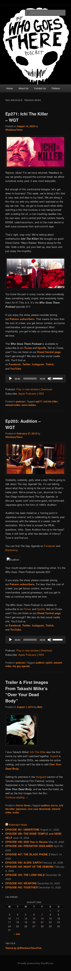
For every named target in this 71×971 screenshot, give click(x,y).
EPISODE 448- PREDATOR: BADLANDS (29, 846)
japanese (21, 809)
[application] (35, 378)
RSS (41, 393)
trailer (16, 812)
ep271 (39, 401)
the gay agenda (21, 666)
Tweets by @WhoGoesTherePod (23, 948)
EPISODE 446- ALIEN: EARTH (23, 862)
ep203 (49, 662)
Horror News (23, 805)
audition (40, 662)
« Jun (17, 934)
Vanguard (41, 777)
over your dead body (39, 809)
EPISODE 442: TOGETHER (21, 887)
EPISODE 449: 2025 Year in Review (26, 842)
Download (46, 389)
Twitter (26, 625)
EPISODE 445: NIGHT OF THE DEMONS (29, 866)
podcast (20, 401)
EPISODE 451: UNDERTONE (22, 829)
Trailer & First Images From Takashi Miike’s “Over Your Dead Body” (26, 691)
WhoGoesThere (14, 129)
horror (54, 805)
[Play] (10, 379)
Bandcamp (11, 550)
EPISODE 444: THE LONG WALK (25, 875)
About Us (23, 88)
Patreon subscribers (22, 584)
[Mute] (49, 379)
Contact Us (40, 88)
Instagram (38, 625)
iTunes (27, 609)
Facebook (49, 546)
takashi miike (12, 405)
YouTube (15, 629)
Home (9, 88)
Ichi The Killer (38, 752)
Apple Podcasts (27, 393)
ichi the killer (51, 401)
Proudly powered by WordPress (35, 963)
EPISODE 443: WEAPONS (21, 883)
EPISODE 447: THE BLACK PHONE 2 (27, 854)
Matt (39, 707)
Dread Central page (49, 613)
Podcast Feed (18, 825)
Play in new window (27, 389)
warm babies (28, 405)
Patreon (56, 88)
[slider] (58, 378)
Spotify (41, 609)
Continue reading (16, 797)
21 (42, 922)
